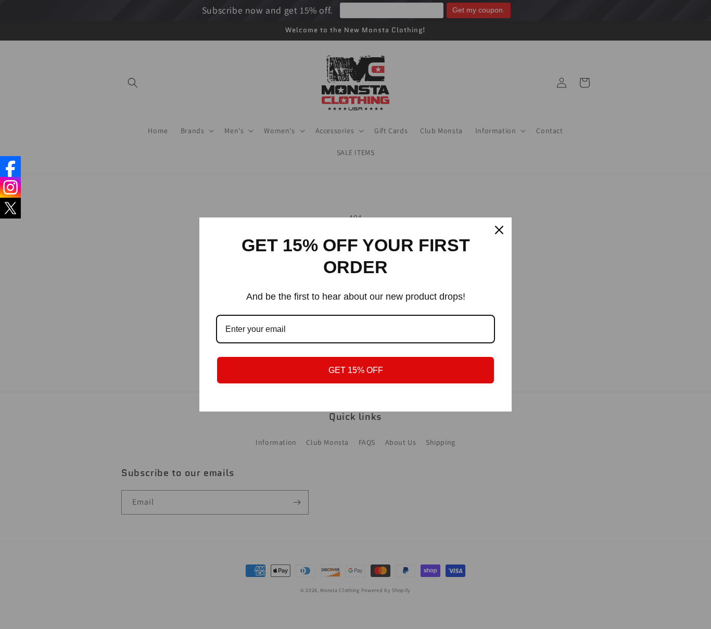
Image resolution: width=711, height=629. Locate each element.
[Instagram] (10, 187)
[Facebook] (10, 166)
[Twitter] (10, 208)
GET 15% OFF (355, 370)
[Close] (499, 229)
